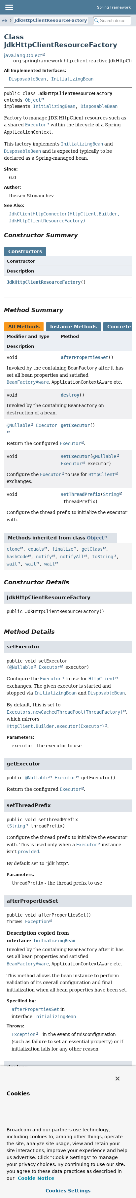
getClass (92, 549)
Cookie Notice (35, 1178)
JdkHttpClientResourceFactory (51, 20)
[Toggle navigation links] (9, 7)
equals (36, 549)
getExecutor (75, 425)
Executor (71, 463)
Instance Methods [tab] (73, 326)
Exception (37, 921)
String (111, 494)
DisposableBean (27, 78)
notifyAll (72, 556)
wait (12, 564)
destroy (70, 395)
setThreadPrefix (80, 494)
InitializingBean (72, 78)
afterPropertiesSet (84, 357)
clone (13, 549)
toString (102, 556)
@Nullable (18, 425)
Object (33, 100)
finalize (62, 549)
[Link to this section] (82, 235)
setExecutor (75, 456)
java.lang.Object (23, 55)
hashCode (17, 556)
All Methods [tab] (24, 326)
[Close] (117, 1078)
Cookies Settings (68, 1190)
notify (44, 556)
